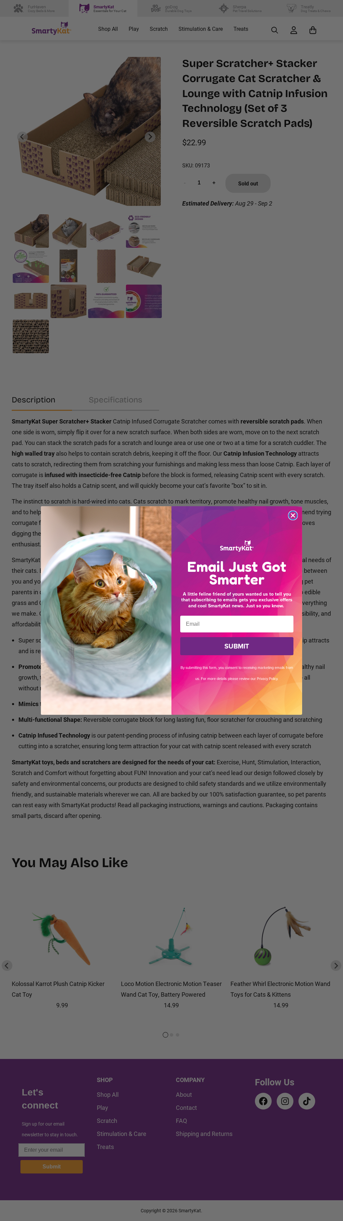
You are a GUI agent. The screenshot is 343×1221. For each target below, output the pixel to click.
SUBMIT (236, 646)
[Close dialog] (293, 515)
